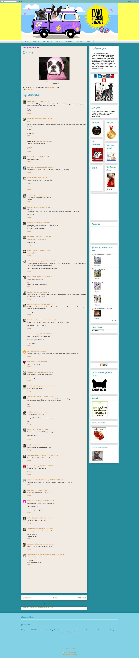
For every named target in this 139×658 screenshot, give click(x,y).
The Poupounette (99, 269)
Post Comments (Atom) (58, 604)
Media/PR (89, 41)
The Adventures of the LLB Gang (37, 554)
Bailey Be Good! (32, 500)
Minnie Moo (31, 118)
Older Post (82, 598)
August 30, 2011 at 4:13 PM (56, 554)
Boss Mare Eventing (33, 386)
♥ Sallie (29, 412)
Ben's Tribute (69, 41)
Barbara (29, 156)
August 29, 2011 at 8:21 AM (46, 167)
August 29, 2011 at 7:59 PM (46, 500)
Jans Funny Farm (32, 167)
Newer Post (27, 598)
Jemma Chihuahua (33, 544)
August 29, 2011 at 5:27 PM (45, 396)
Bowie (29, 101)
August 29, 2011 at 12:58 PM (47, 261)
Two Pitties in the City (34, 455)
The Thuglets (31, 528)
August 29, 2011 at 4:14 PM (38, 361)
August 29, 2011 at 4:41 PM (44, 372)
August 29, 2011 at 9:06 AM (41, 207)
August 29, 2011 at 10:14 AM (47, 236)
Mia (28, 177)
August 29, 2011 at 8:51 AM (40, 195)
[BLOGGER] (104, 366)
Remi (28, 490)
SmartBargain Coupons (69, 654)
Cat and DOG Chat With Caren (36, 480)
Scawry (28, 52)
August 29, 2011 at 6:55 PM (44, 466)
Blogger (73, 648)
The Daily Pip (31, 372)
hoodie (30, 89)
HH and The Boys (32, 236)
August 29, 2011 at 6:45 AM (44, 141)
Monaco (29, 250)
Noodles (30, 222)
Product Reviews (47, 41)
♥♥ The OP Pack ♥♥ (33, 261)
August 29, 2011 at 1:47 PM (44, 304)
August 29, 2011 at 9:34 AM (41, 222)
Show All (114, 320)
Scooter (29, 207)
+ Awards (36, 41)
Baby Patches (31, 304)
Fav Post (79, 41)
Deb (28, 361)
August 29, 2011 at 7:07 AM (41, 156)
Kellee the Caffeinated (34, 518)
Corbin (29, 195)
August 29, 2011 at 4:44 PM (48, 386)
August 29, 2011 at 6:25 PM (41, 445)
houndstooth (31, 466)
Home (55, 598)
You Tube (58, 41)
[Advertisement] (104, 206)
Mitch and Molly (99, 282)
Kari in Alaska (31, 276)
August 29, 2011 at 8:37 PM (50, 518)
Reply (29, 113)
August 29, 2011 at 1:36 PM (41, 292)
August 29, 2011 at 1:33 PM (44, 276)
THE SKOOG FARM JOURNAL (103, 309)
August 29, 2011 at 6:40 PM (50, 455)
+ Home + (26, 41)
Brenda (29, 292)
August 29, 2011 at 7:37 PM (39, 490)
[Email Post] (58, 87)
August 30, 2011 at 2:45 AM (47, 544)
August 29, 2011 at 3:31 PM (44, 334)
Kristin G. (30, 445)
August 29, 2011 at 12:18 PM (41, 250)
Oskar (29, 429)
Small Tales (97, 295)
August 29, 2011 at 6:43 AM (43, 118)
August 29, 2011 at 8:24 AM (38, 177)
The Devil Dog (31, 396)
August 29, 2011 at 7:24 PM (54, 480)
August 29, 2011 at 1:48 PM (49, 320)
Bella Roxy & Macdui (33, 320)
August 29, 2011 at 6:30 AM (40, 101)
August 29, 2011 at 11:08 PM (44, 528)
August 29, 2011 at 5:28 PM (41, 412)
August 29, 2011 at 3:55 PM (38, 351)
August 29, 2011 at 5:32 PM (40, 429)
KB (28, 351)
